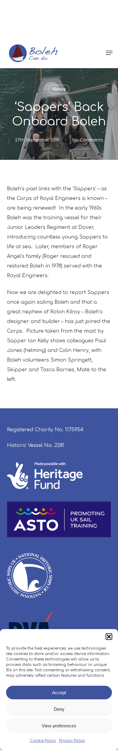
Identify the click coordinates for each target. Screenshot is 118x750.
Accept (59, 692)
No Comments (87, 140)
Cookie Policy (43, 741)
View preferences (59, 725)
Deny (59, 709)
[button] (109, 637)
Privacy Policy (72, 741)
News (59, 89)
